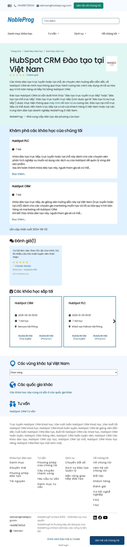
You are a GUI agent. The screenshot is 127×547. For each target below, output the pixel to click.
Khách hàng (101, 481)
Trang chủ (16, 51)
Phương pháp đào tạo (19, 474)
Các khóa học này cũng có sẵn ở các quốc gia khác (41, 392)
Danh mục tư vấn (46, 485)
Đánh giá (99, 486)
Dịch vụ (79, 33)
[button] (114, 321)
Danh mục (17, 462)
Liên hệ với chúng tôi (107, 540)
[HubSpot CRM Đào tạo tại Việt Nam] (24, 19)
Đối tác (98, 476)
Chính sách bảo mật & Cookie (63, 539)
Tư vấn (52, 33)
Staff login (63, 545)
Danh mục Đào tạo (33, 51)
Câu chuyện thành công (45, 472)
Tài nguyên (17, 481)
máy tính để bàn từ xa (62, 103)
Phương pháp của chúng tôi (47, 464)
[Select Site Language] (10, 5)
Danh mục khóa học (20, 33)
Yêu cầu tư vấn (48, 479)
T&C (96, 505)
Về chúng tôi (109, 33)
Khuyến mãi (18, 468)
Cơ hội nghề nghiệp (101, 493)
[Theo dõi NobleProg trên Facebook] (100, 517)
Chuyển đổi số (75, 462)
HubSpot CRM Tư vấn (22, 411)
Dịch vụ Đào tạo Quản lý (77, 469)
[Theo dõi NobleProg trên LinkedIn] (95, 517)
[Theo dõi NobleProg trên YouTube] (105, 517)
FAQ (96, 500)
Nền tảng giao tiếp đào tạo (75, 477)
